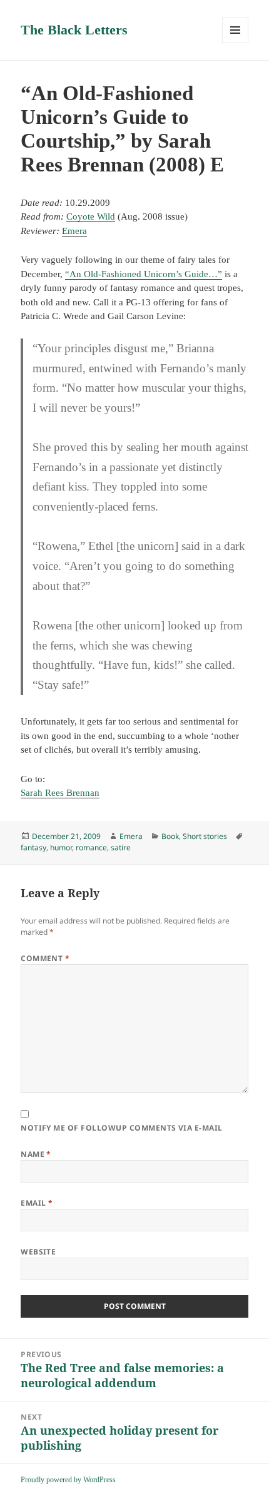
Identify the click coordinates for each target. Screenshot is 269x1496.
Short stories (205, 836)
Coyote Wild (90, 216)
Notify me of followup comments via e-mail (122, 1127)
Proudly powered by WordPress (68, 1479)
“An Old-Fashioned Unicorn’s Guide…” (143, 274)
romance (91, 847)
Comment (45, 958)
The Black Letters (74, 30)
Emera (74, 231)
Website (38, 1251)
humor (61, 847)
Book (170, 836)
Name (36, 1154)
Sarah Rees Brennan (60, 793)
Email (37, 1203)
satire (121, 847)
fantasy (33, 847)
